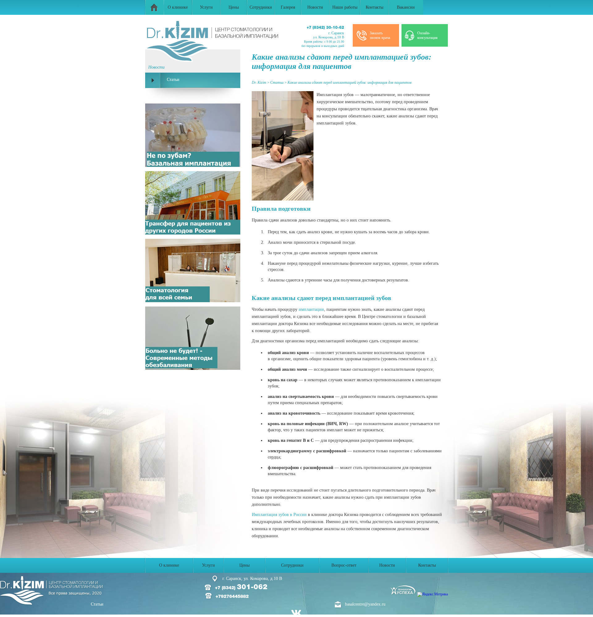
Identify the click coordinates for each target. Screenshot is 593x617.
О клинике (178, 7)
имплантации (311, 309)
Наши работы (344, 7)
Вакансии (406, 7)
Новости (315, 7)
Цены (234, 7)
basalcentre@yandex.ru (365, 604)
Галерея (288, 7)
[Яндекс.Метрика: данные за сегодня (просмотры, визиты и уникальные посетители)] (432, 594)
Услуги (206, 7)
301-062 (247, 587)
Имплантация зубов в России (279, 514)
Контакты (374, 7)
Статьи (97, 604)
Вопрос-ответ (343, 565)
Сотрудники (261, 7)
